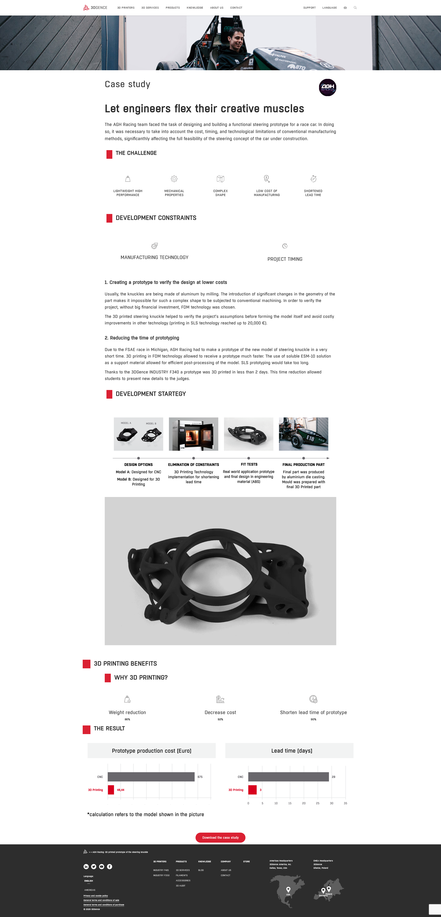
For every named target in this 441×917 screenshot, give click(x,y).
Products (173, 7)
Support (309, 7)
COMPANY (226, 861)
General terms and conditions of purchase (104, 904)
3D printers (126, 7)
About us (217, 7)
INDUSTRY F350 (161, 875)
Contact (236, 7)
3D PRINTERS (159, 861)
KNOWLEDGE (204, 861)
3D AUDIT (180, 885)
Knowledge (195, 7)
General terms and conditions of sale (101, 900)
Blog (201, 870)
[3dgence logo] (97, 8)
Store (246, 861)
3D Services (150, 7)
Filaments (182, 875)
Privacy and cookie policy (96, 895)
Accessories (183, 880)
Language (329, 7)
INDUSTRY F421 (161, 870)
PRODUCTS (181, 861)
